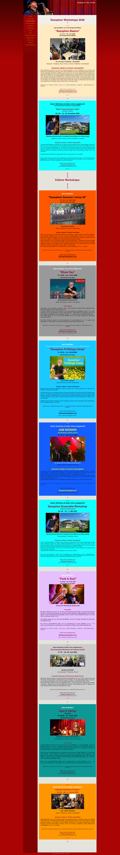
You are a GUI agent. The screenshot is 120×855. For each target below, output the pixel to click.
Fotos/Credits (30, 18)
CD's (31, 32)
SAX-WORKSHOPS (30, 21)
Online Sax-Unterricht (30, 35)
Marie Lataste (30, 40)
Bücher (30, 30)
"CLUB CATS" (30, 25)
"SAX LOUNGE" (30, 28)
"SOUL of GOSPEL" (30, 23)
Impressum (30, 42)
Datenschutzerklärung (30, 44)
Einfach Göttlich (30, 37)
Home (30, 16)
